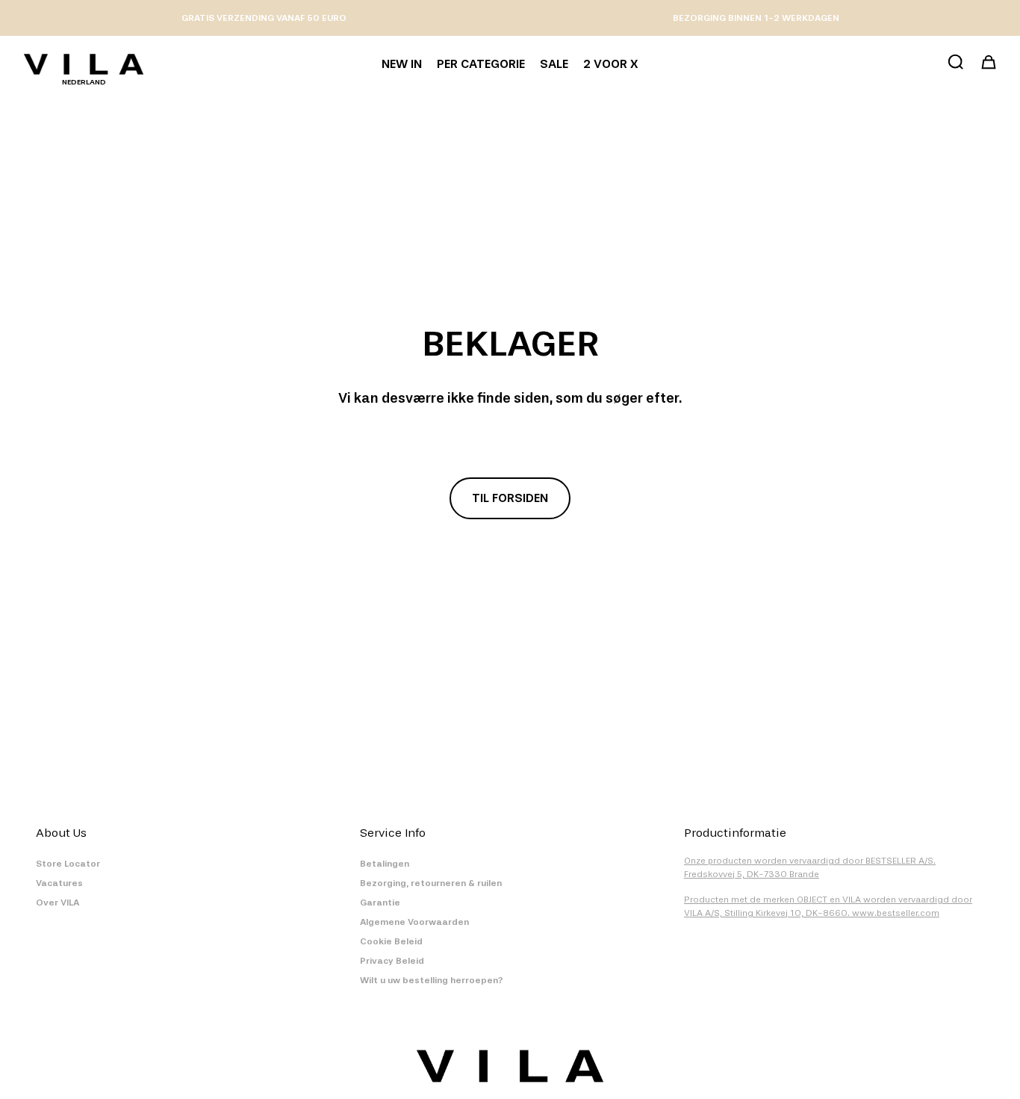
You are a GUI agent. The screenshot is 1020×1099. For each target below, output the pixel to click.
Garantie (380, 902)
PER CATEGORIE (481, 64)
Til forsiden (510, 498)
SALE (554, 64)
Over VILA (57, 902)
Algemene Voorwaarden (414, 922)
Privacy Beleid (392, 961)
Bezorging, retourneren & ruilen (431, 883)
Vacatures (59, 883)
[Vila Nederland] (83, 64)
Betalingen (384, 863)
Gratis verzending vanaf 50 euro (263, 18)
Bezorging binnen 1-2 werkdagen (756, 18)
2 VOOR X (610, 64)
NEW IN (402, 64)
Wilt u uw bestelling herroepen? (431, 980)
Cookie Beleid (391, 941)
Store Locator (68, 863)
